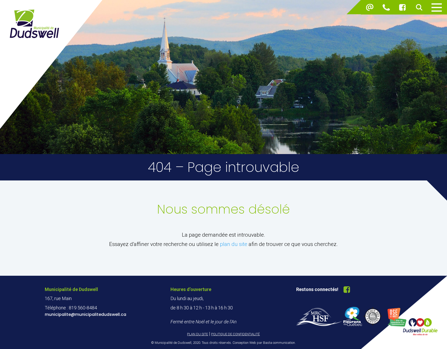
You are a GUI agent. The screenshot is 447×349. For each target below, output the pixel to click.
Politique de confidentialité (235, 334)
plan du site (233, 244)
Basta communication (279, 343)
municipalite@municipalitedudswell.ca (85, 314)
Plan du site (197, 334)
